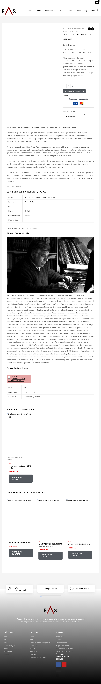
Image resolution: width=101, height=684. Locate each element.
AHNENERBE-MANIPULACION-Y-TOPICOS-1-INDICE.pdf (16, 379)
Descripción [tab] (11, 127)
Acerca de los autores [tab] (40, 127)
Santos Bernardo (48, 197)
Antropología (82, 114)
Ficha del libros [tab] (24, 127)
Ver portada (29, 202)
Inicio (64, 29)
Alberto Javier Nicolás (73, 34)
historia (73, 116)
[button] (54, 11)
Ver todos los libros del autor (17, 368)
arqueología (67, 116)
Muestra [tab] (53, 127)
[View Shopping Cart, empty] (97, 2)
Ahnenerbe (73, 114)
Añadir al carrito (74, 91)
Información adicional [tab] (67, 127)
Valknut (70, 29)
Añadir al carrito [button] (17, 478)
